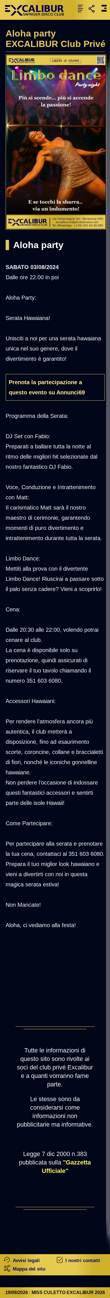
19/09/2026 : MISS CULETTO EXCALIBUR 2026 (55, 1292)
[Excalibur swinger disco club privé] (37, 18)
